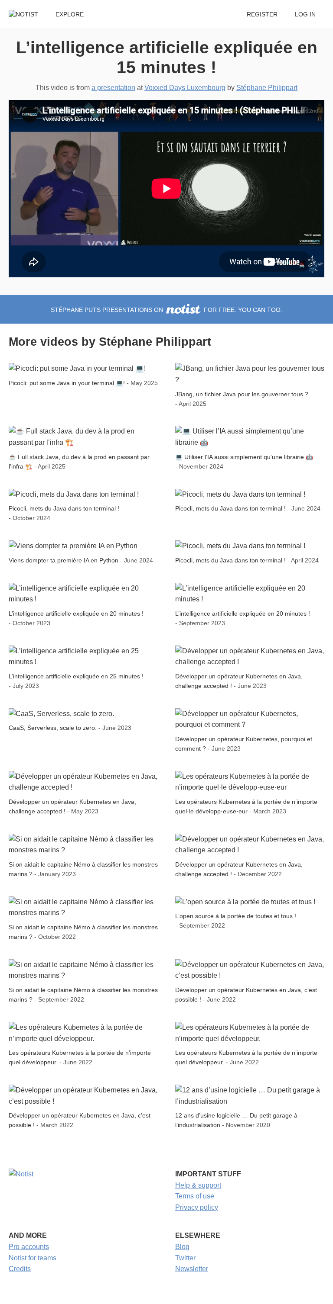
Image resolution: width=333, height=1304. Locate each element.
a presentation (113, 87)
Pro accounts (29, 1246)
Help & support (198, 1185)
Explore (70, 14)
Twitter (185, 1258)
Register (262, 14)
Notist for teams (32, 1258)
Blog (182, 1246)
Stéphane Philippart (266, 87)
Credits (20, 1268)
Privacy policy (196, 1207)
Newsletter (191, 1268)
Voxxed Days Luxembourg (184, 87)
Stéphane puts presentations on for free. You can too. (166, 310)
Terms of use (194, 1196)
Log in (305, 14)
